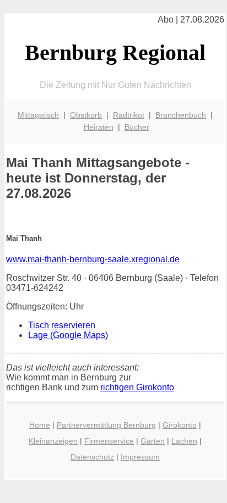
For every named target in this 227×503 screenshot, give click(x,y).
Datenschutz (92, 456)
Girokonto (180, 425)
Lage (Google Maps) (68, 335)
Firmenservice (109, 440)
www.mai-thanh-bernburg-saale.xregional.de (93, 259)
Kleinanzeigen (53, 440)
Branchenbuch (180, 114)
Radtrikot (128, 114)
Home (39, 425)
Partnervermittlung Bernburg (106, 425)
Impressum (140, 456)
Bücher (137, 127)
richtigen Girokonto (137, 387)
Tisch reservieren (61, 325)
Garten (152, 440)
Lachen (184, 440)
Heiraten (99, 127)
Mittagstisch (38, 114)
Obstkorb (86, 114)
